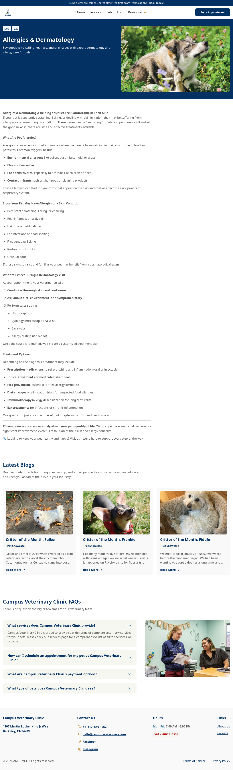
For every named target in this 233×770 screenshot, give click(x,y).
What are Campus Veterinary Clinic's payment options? (52, 674)
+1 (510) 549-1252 (94, 727)
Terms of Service (194, 761)
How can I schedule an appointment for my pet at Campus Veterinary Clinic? (64, 657)
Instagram (90, 749)
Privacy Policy (221, 761)
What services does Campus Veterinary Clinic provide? (51, 625)
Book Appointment (213, 12)
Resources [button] (135, 12)
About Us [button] (114, 12)
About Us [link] (223, 726)
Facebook (89, 742)
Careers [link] (222, 733)
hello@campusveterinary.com (104, 734)
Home (81, 12)
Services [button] (95, 12)
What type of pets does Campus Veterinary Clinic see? (51, 688)
